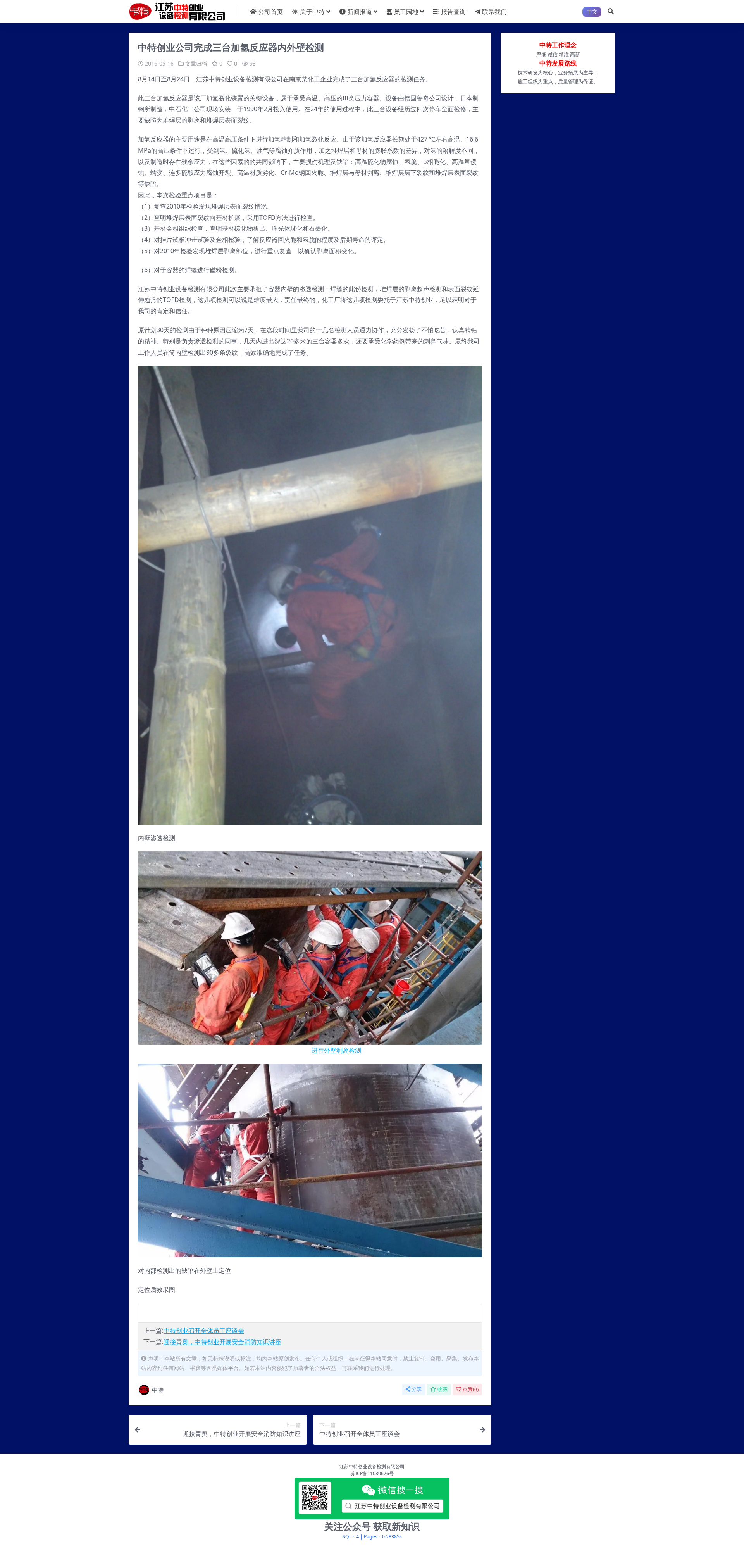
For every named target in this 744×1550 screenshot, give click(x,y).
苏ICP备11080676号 (372, 1473)
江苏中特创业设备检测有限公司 (372, 1466)
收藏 (442, 1389)
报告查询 (453, 11)
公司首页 (270, 11)
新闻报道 (359, 11)
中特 (158, 1390)
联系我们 (494, 11)
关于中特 (312, 11)
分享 (417, 1389)
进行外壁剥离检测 (249, 1050)
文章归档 (196, 63)
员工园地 (406, 11)
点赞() (471, 1389)
